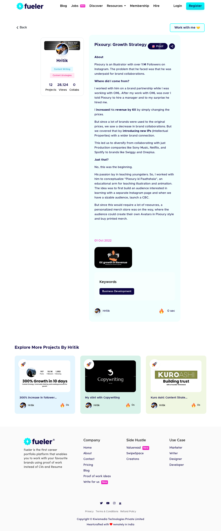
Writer (173, 453)
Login (178, 6)
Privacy (89, 511)
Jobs (78, 6)
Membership (139, 6)
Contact (88, 459)
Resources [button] (115, 6)
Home (87, 447)
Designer (175, 459)
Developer (176, 465)
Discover (96, 6)
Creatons (132, 459)
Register (195, 6)
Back (23, 27)
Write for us (95, 482)
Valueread (137, 447)
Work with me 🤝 (187, 27)
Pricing (88, 465)
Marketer (175, 447)
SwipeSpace (135, 453)
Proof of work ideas (97, 476)
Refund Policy (128, 511)
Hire (156, 6)
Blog (63, 6)
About (87, 453)
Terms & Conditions (107, 511)
